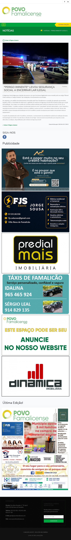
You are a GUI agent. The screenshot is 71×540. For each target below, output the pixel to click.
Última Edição (63, 25)
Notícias (46, 31)
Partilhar (64, 86)
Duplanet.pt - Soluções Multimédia (37, 532)
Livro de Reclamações (35, 535)
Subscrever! (53, 521)
